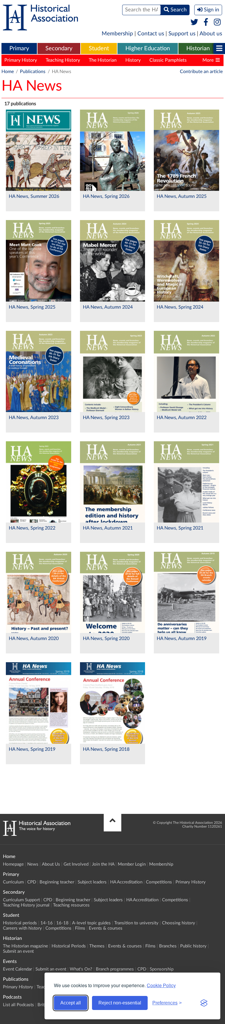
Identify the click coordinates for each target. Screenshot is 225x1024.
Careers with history (22, 928)
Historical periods (20, 923)
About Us (51, 864)
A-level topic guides (91, 923)
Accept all (70, 1002)
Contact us (150, 34)
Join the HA (103, 864)
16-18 (62, 923)
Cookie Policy (161, 985)
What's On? (81, 969)
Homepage (13, 864)
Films (80, 928)
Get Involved (76, 864)
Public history (193, 946)
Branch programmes (115, 969)
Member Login (132, 864)
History (133, 60)
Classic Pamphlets (168, 60)
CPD (31, 882)
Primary (19, 48)
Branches (168, 946)
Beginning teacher (57, 882)
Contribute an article (201, 71)
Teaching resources (71, 905)
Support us (181, 34)
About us (211, 34)
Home (7, 71)
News (32, 864)
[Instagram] (217, 22)
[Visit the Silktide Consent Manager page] (204, 1003)
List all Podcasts (18, 1005)
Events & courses (105, 928)
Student (99, 48)
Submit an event (18, 951)
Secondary (58, 48)
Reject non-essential (119, 1002)
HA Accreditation (126, 882)
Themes (97, 946)
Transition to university (136, 923)
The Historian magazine (25, 946)
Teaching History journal (26, 905)
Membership (117, 34)
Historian (198, 48)
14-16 (46, 923)
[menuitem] (19, 49)
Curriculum (13, 882)
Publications (32, 71)
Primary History (20, 60)
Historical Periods (69, 946)
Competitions (159, 882)
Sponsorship (161, 969)
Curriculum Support (21, 900)
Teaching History (63, 60)
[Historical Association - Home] (36, 834)
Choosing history (178, 923)
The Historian (103, 60)
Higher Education (147, 48)
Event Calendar (17, 969)
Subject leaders (92, 882)
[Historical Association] (40, 27)
